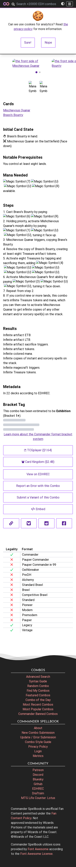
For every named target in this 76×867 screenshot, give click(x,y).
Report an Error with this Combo (38, 486)
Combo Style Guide (38, 742)
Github (38, 784)
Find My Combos (38, 690)
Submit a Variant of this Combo (38, 497)
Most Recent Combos (38, 704)
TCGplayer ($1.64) (39, 450)
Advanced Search (38, 676)
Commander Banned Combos (38, 714)
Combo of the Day (38, 700)
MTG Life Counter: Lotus (38, 798)
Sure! (27, 42)
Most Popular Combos (38, 709)
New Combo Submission (38, 732)
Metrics (38, 756)
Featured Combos (38, 695)
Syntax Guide (38, 681)
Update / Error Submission (38, 737)
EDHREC (38, 788)
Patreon (38, 770)
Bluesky (38, 779)
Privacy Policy (38, 746)
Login (38, 751)
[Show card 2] (40, 72)
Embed (40, 509)
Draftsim (38, 793)
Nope (48, 42)
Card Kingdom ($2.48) (39, 462)
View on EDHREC (38, 474)
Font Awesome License (36, 854)
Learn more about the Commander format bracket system (38, 436)
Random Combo (38, 686)
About (38, 728)
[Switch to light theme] (63, 4)
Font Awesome (38, 849)
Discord (38, 775)
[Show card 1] (36, 72)
